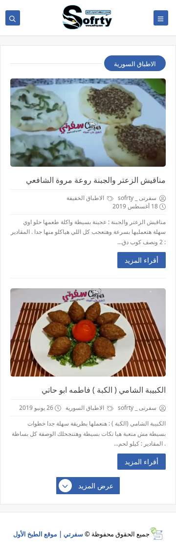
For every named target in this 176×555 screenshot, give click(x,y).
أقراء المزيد (141, 260)
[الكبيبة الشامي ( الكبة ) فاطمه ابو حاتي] (88, 332)
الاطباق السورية (86, 408)
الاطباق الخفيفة (86, 198)
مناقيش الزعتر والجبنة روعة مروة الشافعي (96, 180)
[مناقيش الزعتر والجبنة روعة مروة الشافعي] (88, 122)
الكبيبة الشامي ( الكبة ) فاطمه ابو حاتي (104, 389)
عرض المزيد (95, 485)
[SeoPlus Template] (156, 533)
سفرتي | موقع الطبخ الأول (48, 534)
